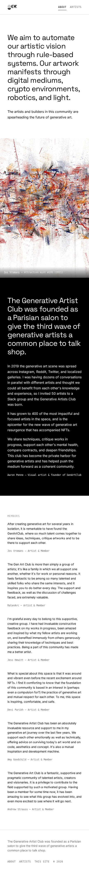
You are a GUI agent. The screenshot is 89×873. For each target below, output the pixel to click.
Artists (76, 7)
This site (42, 861)
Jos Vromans (12, 272)
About (62, 7)
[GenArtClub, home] (12, 7)
